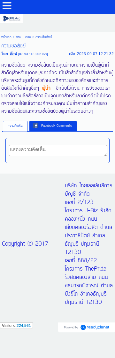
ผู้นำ (46, 88)
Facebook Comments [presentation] (56, 126)
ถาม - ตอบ (23, 37)
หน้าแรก (6, 37)
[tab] (15, 126)
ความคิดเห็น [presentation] (15, 126)
